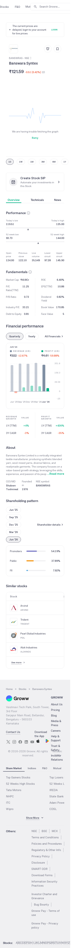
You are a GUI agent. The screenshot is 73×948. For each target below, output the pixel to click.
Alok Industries (28, 647)
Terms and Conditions (45, 837)
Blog (54, 715)
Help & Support (56, 738)
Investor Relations (57, 758)
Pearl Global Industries (33, 633)
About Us (57, 704)
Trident (24, 619)
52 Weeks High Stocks (20, 784)
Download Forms (42, 875)
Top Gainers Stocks (18, 777)
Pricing (55, 710)
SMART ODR (39, 869)
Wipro (9, 809)
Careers (56, 731)
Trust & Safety (55, 748)
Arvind (24, 605)
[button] (28, 213)
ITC (8, 803)
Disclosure (38, 863)
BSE (44, 831)
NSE (34, 831)
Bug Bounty (41, 904)
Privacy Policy (40, 856)
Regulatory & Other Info (46, 850)
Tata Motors (13, 790)
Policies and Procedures (46, 844)
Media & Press (56, 723)
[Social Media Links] (8, 742)
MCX (55, 831)
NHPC (10, 796)
